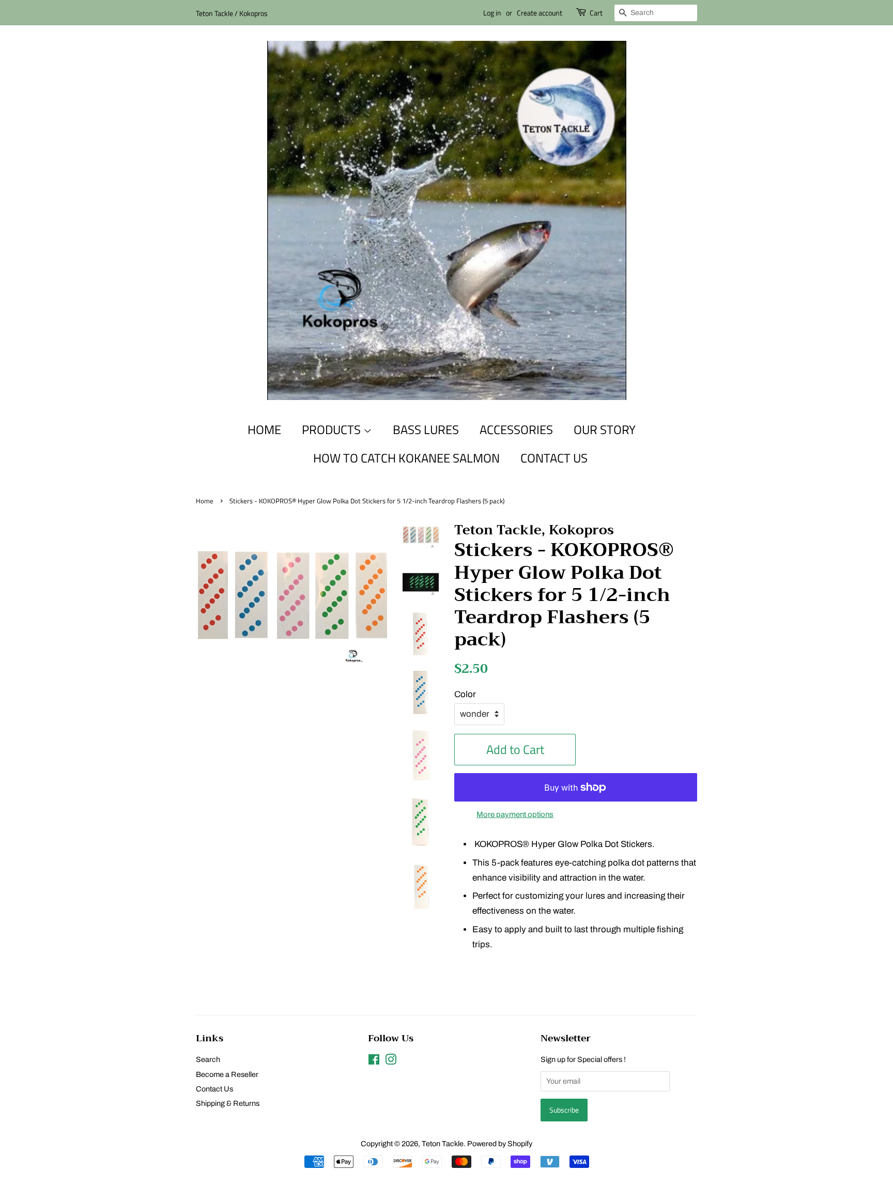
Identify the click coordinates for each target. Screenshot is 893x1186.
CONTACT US (554, 458)
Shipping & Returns (227, 1103)
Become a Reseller (227, 1074)
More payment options (514, 814)
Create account (539, 12)
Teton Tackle (443, 1143)
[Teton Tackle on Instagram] (390, 1061)
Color (465, 694)
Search (208, 1059)
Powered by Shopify (499, 1143)
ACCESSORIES (516, 429)
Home (204, 501)
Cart (596, 12)
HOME (264, 429)
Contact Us (214, 1089)
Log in (492, 12)
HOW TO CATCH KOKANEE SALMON (406, 458)
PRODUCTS (332, 429)
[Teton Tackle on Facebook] (374, 1061)
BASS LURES (426, 429)
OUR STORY (605, 429)
